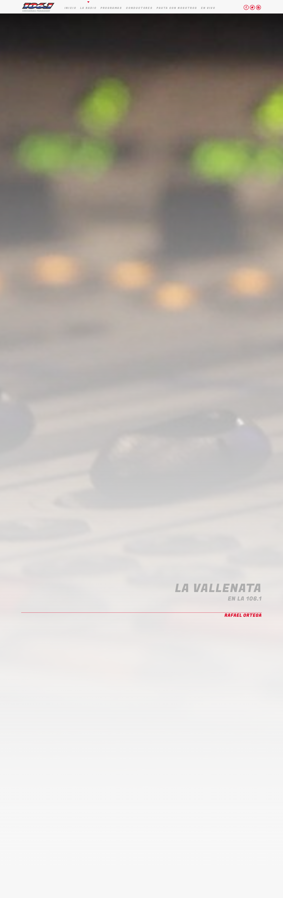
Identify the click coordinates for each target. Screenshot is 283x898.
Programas (111, 8)
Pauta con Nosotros (177, 8)
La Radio (88, 8)
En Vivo (208, 8)
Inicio (70, 8)
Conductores (139, 8)
